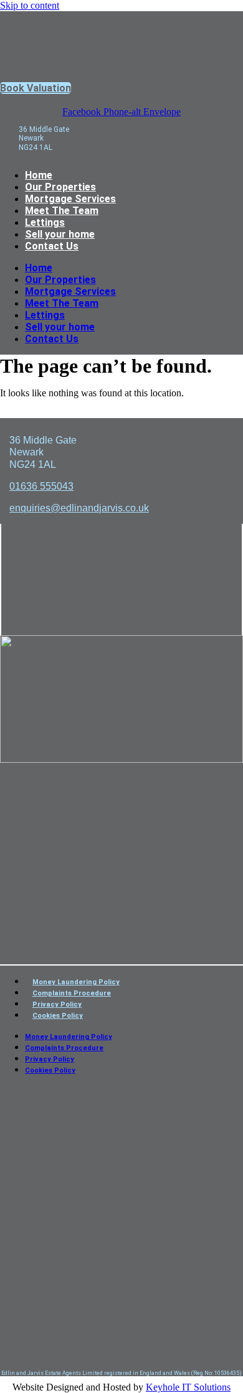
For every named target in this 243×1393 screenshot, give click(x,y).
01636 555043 (41, 486)
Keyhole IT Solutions (188, 1387)
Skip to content (29, 5)
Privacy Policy (57, 1004)
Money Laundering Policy (76, 982)
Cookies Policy (57, 1016)
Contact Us (52, 246)
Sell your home (60, 234)
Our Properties (60, 187)
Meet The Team (61, 211)
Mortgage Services (70, 199)
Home (38, 175)
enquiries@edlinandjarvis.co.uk (79, 508)
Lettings (45, 222)
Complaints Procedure (71, 993)
